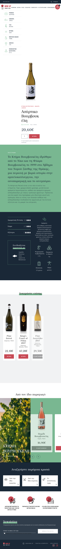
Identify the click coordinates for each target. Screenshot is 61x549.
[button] (32, 457)
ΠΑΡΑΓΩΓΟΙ (34, 7)
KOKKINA (13, 7)
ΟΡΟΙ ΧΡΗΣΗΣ (54, 543)
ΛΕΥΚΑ (19, 7)
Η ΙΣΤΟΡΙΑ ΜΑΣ (42, 7)
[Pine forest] (9, 325)
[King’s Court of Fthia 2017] (23, 325)
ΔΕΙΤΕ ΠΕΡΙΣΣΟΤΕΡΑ (10, 456)
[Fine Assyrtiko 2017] (37, 325)
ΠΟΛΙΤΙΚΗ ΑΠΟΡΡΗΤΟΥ (41, 543)
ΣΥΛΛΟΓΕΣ (27, 7)
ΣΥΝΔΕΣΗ (55, 1)
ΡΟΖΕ (22, 7)
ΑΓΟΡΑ (34, 136)
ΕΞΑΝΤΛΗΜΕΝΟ (38, 356)
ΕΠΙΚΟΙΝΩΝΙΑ (51, 7)
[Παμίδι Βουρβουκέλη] (41, 423)
